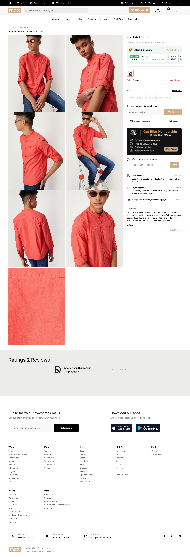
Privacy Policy (51, 551)
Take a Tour (13, 505)
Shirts (31, 27)
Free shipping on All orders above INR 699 (145, 42)
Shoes (11, 481)
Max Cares (13, 518)
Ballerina (83, 478)
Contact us (49, 494)
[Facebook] (164, 536)
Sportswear (13, 458)
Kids (10, 27)
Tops (10, 451)
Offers (154, 451)
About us (12, 494)
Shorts (118, 461)
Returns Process (51, 501)
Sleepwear (13, 475)
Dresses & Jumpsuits (17, 454)
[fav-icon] (158, 9)
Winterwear (13, 464)
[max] (15, 10)
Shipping (48, 498)
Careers (11, 501)
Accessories (13, 478)
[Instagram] (179, 536)
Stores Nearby (157, 454)
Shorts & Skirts (122, 475)
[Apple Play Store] (121, 428)
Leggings (84, 461)
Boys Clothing (20, 27)
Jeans (82, 458)
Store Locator (14, 511)
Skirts (82, 464)
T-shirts (119, 471)
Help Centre (49, 508)
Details (174, 150)
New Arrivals (121, 451)
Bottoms (12, 461)
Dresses (83, 468)
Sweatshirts (85, 471)
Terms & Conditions (34, 551)
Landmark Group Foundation (20, 515)
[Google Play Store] (148, 428)
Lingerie (11, 471)
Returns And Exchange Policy (57, 505)
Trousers (119, 468)
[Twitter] (172, 536)
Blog (10, 508)
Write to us (13, 498)
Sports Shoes (86, 475)
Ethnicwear (13, 468)
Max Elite (12, 522)
